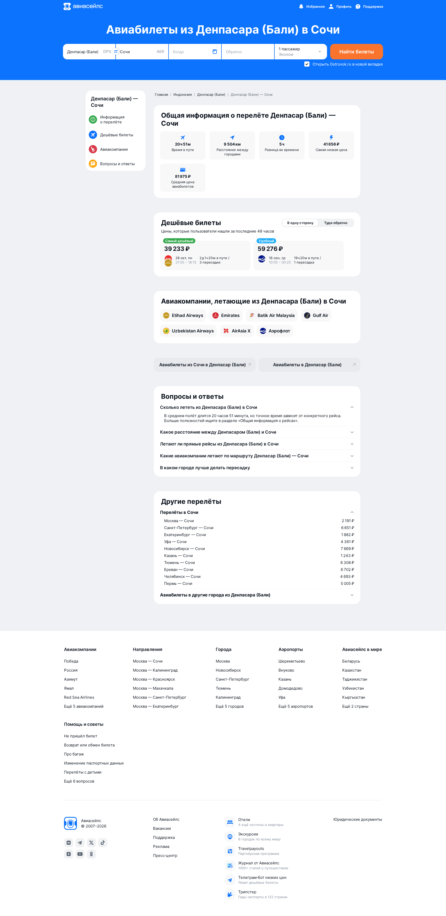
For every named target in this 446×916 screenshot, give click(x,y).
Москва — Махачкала (153, 688)
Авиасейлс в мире (362, 649)
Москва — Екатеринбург (156, 706)
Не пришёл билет (80, 736)
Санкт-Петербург (232, 679)
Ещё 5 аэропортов (295, 706)
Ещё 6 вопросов (79, 781)
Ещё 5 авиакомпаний (83, 706)
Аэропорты (290, 649)
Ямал (69, 688)
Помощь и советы (83, 724)
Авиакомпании (80, 649)
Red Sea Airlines (79, 697)
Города (224, 649)
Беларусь (351, 661)
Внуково (286, 670)
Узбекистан (353, 688)
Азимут (71, 679)
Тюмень (223, 688)
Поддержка (164, 837)
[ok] (91, 854)
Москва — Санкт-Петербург (159, 697)
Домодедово (290, 688)
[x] (91, 843)
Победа (71, 661)
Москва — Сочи (148, 661)
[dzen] (69, 854)
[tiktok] (103, 843)
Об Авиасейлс (166, 819)
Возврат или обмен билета (89, 745)
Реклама (161, 846)
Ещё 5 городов (230, 706)
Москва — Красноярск (154, 679)
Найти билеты (356, 52)
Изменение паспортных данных (94, 763)
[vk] (69, 843)
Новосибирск (228, 670)
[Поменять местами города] (115, 51)
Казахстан (351, 670)
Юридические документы (357, 819)
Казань (284, 679)
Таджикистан (354, 679)
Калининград (228, 697)
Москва (223, 661)
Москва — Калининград (155, 670)
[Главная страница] (83, 6)
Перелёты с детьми (82, 772)
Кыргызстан (353, 697)
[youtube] (80, 854)
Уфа (281, 697)
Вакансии (162, 828)
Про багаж (74, 754)
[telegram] (80, 843)
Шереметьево (291, 661)
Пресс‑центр (165, 855)
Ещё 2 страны (355, 706)
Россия (70, 670)
